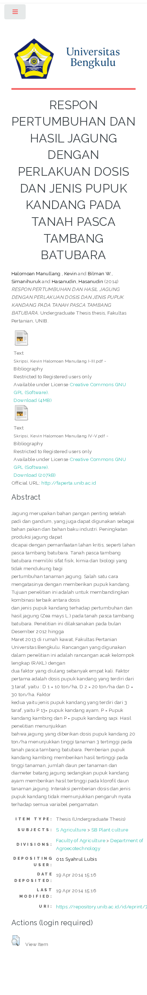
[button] (15, 940)
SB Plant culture (109, 830)
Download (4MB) (33, 400)
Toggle (15, 13)
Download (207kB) (35, 475)
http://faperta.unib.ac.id (68, 483)
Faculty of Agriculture (80, 840)
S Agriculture (71, 830)
